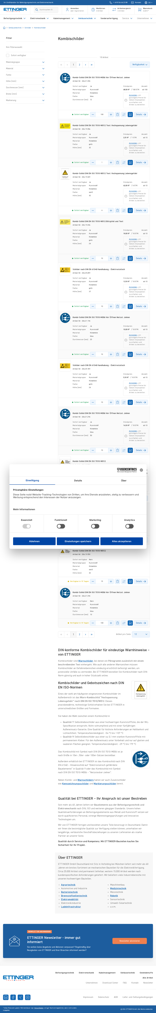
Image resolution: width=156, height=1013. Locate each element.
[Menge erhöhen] (111, 114)
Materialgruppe (13, 62)
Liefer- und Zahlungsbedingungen (138, 997)
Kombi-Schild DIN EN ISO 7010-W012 (89, 461)
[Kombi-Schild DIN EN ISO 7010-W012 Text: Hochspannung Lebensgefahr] (65, 126)
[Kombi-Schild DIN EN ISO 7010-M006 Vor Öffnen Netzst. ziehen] (65, 78)
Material (9, 68)
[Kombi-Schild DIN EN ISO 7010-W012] (65, 461)
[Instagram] (27, 997)
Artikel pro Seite (123, 634)
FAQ (125, 983)
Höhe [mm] (11, 81)
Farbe (8, 75)
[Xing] (20, 997)
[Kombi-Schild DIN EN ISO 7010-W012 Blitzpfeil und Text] (65, 222)
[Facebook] (13, 997)
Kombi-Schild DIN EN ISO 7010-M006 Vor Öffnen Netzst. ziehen (101, 77)
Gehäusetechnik (128, 973)
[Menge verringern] (93, 114)
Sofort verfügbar (18, 55)
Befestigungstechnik (64, 973)
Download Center (110, 983)
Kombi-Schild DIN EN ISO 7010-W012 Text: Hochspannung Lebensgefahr (105, 125)
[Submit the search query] (37, 9)
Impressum (88, 997)
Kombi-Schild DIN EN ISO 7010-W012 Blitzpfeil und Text (98, 221)
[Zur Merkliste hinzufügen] (117, 114)
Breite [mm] (11, 94)
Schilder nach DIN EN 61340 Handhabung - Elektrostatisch (99, 269)
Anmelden (133, 95)
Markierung (11, 100)
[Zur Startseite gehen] (15, 9)
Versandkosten (38, 1008)
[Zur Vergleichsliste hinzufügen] (123, 114)
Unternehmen (92, 983)
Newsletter (148, 983)
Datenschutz (103, 997)
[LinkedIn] (6, 997)
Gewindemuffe (146, 973)
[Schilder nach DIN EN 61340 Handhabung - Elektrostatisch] (65, 269)
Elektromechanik (86, 973)
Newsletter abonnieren (130, 941)
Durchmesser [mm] (14, 87)
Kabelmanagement (107, 973)
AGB (116, 997)
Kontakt (134, 983)
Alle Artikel (148, 978)
